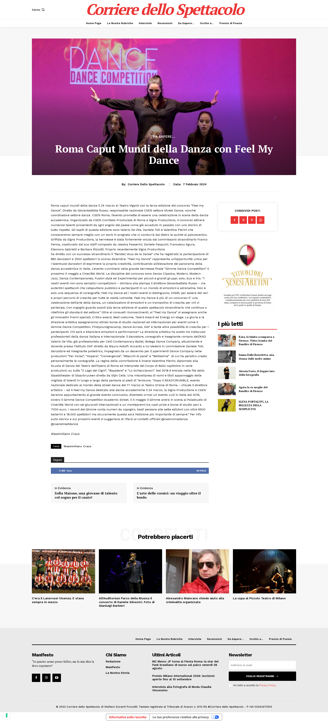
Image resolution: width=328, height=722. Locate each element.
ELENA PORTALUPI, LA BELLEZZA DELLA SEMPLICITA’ (253, 405)
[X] (243, 220)
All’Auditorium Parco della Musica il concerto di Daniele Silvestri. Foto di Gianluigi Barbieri (127, 601)
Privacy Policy (267, 685)
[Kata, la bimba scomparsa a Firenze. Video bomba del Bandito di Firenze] (227, 340)
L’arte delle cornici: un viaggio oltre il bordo (169, 495)
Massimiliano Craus (77, 446)
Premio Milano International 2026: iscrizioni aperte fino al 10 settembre (183, 677)
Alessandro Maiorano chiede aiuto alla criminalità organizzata (195, 600)
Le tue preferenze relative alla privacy (181, 717)
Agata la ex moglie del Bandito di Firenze (253, 389)
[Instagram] (46, 678)
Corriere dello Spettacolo (146, 184)
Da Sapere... (164, 136)
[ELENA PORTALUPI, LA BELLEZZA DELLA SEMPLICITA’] (227, 405)
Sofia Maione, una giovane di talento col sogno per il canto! (86, 495)
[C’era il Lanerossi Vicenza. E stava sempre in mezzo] (63, 571)
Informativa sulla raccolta (127, 717)
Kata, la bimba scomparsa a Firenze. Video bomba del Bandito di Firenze (256, 340)
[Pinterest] (252, 220)
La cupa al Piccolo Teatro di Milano (259, 598)
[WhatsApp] (260, 220)
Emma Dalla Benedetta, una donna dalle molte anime (256, 356)
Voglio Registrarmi (260, 676)
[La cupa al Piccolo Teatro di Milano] (264, 571)
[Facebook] (234, 220)
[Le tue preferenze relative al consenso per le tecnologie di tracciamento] (6, 715)
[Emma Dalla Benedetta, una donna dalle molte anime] (227, 356)
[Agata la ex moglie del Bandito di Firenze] (227, 389)
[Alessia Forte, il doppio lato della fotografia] (227, 373)
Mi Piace (201, 470)
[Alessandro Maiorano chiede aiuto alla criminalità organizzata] (197, 571)
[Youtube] (56, 678)
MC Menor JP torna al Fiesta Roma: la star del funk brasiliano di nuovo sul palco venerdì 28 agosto (185, 665)
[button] (39, 10)
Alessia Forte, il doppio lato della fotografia (257, 373)
